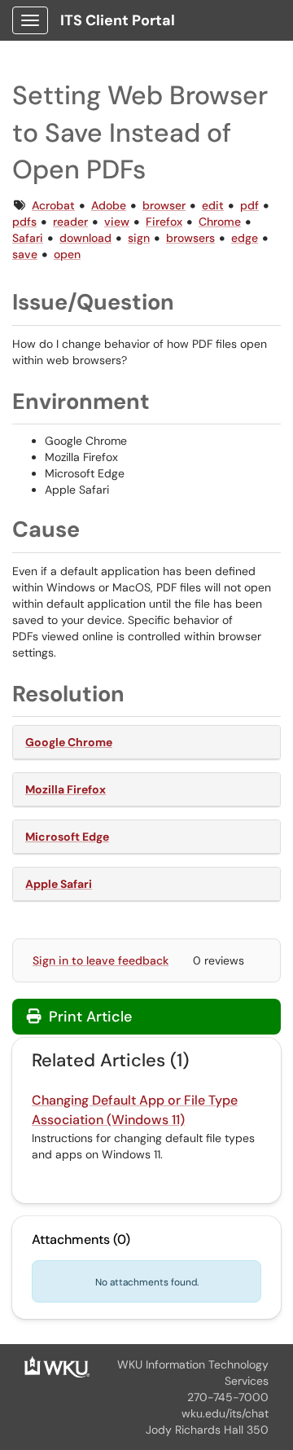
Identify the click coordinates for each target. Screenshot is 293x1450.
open (67, 254)
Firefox (164, 221)
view (116, 221)
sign (139, 238)
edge (244, 238)
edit (213, 205)
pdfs (24, 221)
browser (164, 205)
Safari (27, 238)
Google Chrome (68, 742)
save (24, 254)
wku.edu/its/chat (225, 1413)
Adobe (108, 205)
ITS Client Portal (117, 20)
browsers (190, 238)
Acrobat (53, 205)
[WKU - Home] (57, 1365)
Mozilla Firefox (65, 789)
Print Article (88, 1016)
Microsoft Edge (67, 836)
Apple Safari (58, 884)
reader (70, 221)
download (85, 238)
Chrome (220, 221)
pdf (249, 205)
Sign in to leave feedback (100, 960)
